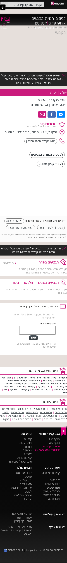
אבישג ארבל (37, 389)
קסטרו (32, 377)
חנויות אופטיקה (50, 415)
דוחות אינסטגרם (23, 473)
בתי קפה (48, 419)
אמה (9, 377)
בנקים (6, 419)
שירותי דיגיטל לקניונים (47, 449)
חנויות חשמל (40, 409)
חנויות (49, 18)
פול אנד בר (47, 380)
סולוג (64, 392)
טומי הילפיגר (34, 380)
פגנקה (40, 386)
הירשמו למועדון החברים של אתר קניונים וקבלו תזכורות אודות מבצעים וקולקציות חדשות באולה (31, 250)
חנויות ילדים (61, 412)
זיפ (15, 377)
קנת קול (46, 377)
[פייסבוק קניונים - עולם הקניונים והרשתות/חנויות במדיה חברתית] (1, 18)
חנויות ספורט (24, 409)
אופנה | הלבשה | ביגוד (51, 227)
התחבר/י (4, 28)
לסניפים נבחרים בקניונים (47, 154)
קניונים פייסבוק (15, 550)
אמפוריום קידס (60, 389)
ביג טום (48, 389)
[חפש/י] (4, 4)
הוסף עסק (54, 443)
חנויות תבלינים (15, 415)
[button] (2, 7)
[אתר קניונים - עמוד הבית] (64, 435)
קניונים (60, 18)
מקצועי (60, 32)
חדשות (60, 27)
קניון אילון (19, 521)
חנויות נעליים (9, 409)
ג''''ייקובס (45, 383)
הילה (48, 386)
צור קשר (55, 480)
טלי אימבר (19, 386)
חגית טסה (8, 386)
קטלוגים (41, 23)
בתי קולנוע (26, 480)
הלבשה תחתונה (14, 221)
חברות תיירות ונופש (21, 419)
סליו (39, 377)
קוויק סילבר (24, 389)
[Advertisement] (42, 191)
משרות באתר (52, 499)
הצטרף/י (7, 22)
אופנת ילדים (46, 412)
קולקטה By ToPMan (17, 380)
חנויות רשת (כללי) (58, 409)
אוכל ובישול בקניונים (20, 461)
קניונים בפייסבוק (51, 473)
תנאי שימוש (53, 487)
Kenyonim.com (34, 550)
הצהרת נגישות (51, 491)
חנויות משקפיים (33, 415)
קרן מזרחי (31, 386)
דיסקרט (63, 383)
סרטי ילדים (26, 484)
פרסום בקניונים (51, 446)
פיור (54, 377)
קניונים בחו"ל (24, 458)
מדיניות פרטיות (51, 495)
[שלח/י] (33, 337)
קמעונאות (16, 530)
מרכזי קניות (25, 443)
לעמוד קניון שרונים (51, 164)
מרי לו (55, 386)
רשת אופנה (32, 412)
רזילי (3, 377)
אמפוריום (62, 377)
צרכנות (28, 454)
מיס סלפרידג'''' (20, 383)
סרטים (28, 476)
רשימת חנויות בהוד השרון (20, 227)
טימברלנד (33, 383)
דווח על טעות (52, 484)
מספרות (37, 419)
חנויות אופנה (17, 412)
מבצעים (37, 18)
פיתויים (54, 383)
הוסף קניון (54, 439)
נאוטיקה (13, 389)
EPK (5, 389)
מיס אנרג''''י (60, 380)
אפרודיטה (23, 377)
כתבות (49, 27)
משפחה (37, 27)
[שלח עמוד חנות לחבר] (42, 114)
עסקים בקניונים (24, 527)
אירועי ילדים (57, 23)
